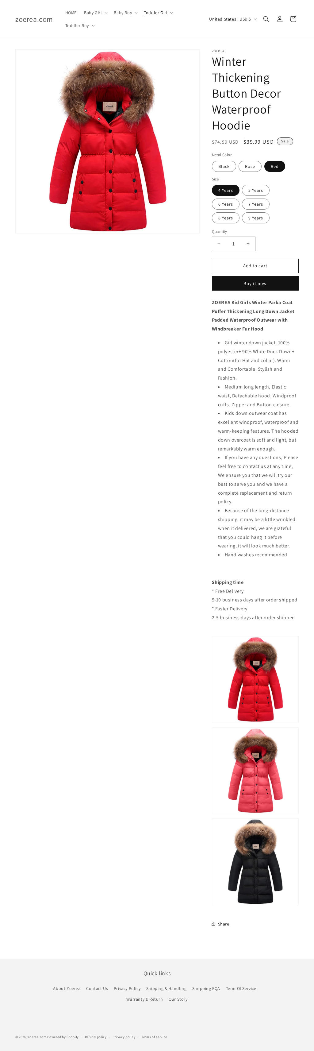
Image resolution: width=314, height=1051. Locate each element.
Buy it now (255, 283)
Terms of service (154, 1037)
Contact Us (97, 988)
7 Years (255, 204)
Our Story (178, 999)
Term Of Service (241, 988)
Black (224, 166)
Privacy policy (124, 1037)
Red (275, 166)
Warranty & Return (144, 999)
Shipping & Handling (166, 988)
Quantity (219, 231)
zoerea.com (37, 1037)
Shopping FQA (206, 988)
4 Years (225, 190)
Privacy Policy (127, 988)
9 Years (255, 218)
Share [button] (223, 924)
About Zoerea (66, 988)
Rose (250, 166)
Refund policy (96, 1037)
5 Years (255, 190)
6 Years (225, 204)
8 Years (225, 218)
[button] (95, 12)
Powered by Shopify (63, 1037)
